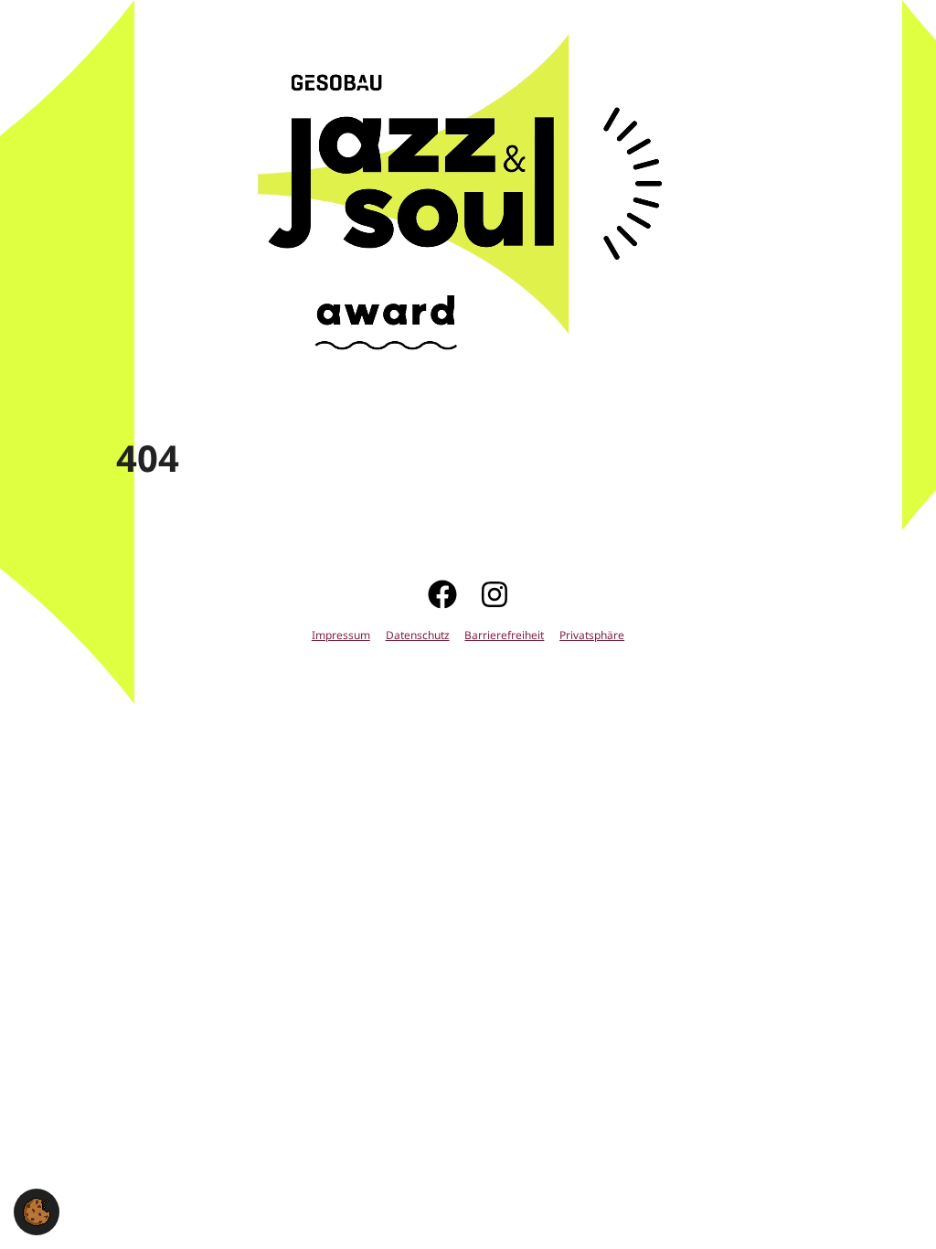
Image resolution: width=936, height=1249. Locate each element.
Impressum (341, 635)
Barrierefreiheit (504, 635)
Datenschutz (418, 635)
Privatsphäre (591, 635)
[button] (36, 1210)
